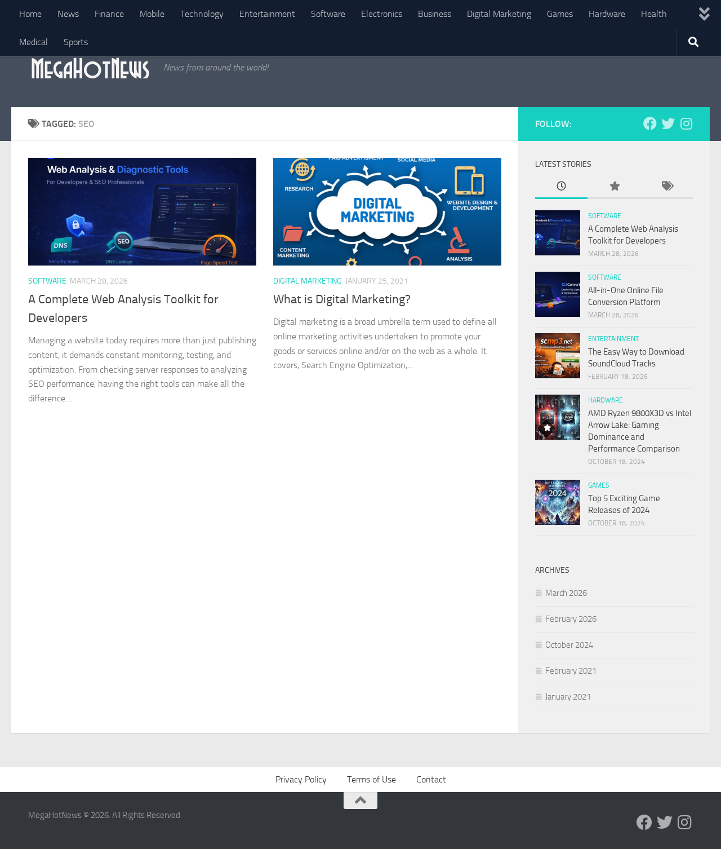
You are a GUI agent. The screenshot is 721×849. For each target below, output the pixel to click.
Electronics (381, 13)
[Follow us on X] (668, 123)
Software (328, 13)
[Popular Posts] (614, 187)
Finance (109, 13)
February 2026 (571, 619)
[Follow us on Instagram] (686, 123)
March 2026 (566, 593)
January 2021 (568, 697)
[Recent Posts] (561, 187)
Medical (33, 42)
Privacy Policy (301, 779)
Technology (202, 13)
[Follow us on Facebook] (650, 123)
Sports (76, 42)
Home (30, 13)
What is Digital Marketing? (342, 299)
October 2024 (569, 645)
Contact (431, 779)
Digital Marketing (499, 13)
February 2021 (571, 671)
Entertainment (267, 13)
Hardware (607, 13)
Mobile (152, 13)
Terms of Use (371, 779)
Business (434, 13)
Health (654, 13)
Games (560, 13)
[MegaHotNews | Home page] (90, 68)
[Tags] (666, 187)
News (68, 13)
